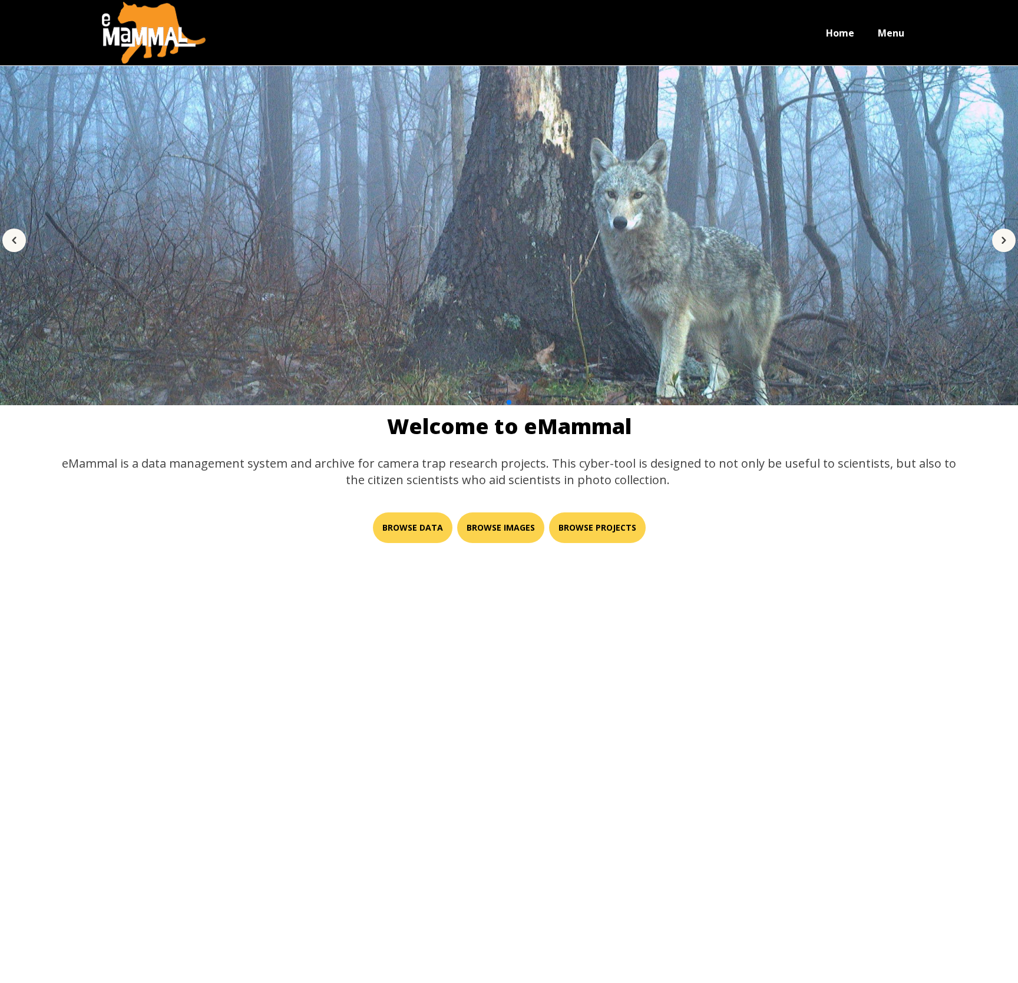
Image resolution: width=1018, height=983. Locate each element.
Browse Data (412, 527)
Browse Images (501, 527)
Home (840, 33)
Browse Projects (597, 527)
